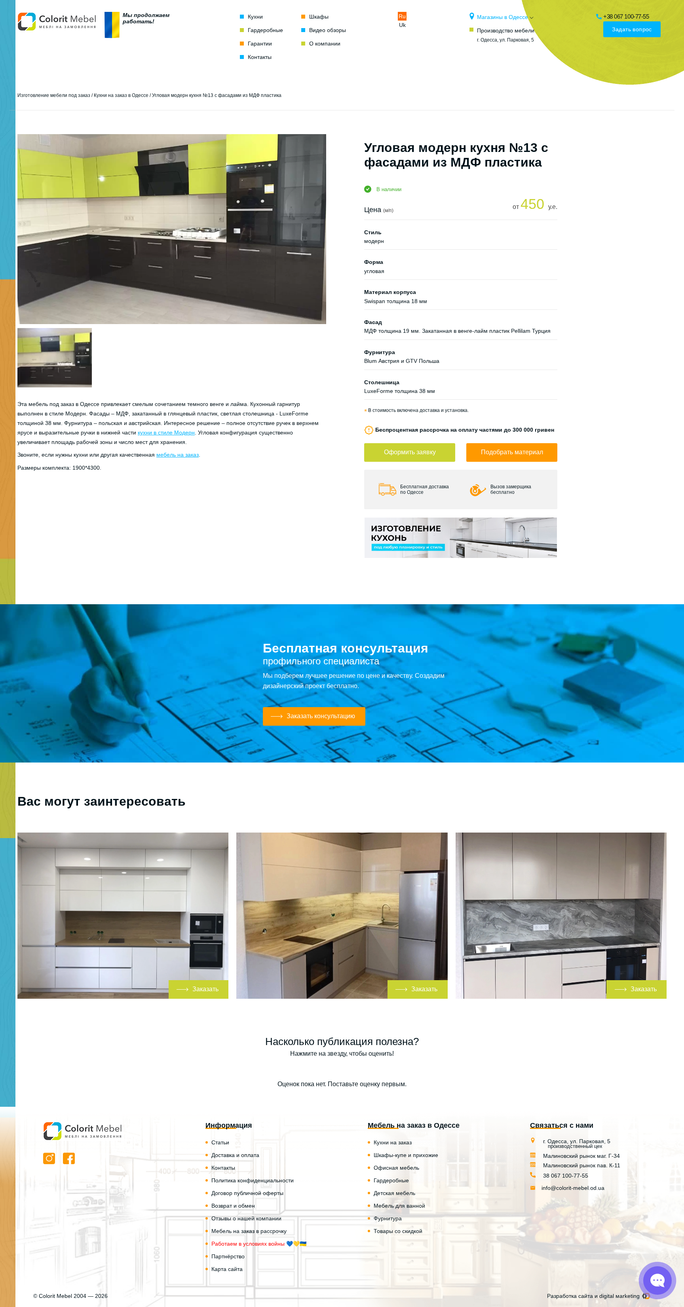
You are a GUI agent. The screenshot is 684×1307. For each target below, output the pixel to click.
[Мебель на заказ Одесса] (57, 37)
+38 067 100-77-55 (626, 16)
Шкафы (319, 16)
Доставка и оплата (235, 1155)
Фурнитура (388, 1218)
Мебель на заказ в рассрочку (249, 1231)
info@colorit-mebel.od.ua (573, 1188)
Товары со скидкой (398, 1231)
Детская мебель (394, 1193)
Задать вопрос (632, 29)
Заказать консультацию (321, 716)
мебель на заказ (177, 454)
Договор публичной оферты (247, 1193)
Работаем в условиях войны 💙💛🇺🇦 (258, 1244)
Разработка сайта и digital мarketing (593, 1296)
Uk (402, 25)
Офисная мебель (396, 1168)
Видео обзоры (327, 30)
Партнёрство (228, 1256)
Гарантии (260, 43)
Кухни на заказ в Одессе (121, 95)
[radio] (314, 1069)
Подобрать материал (512, 452)
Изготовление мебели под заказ (53, 95)
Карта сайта (227, 1269)
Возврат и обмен (233, 1206)
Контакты (260, 57)
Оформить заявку (410, 452)
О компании (324, 43)
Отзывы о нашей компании (246, 1218)
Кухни (255, 16)
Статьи (220, 1142)
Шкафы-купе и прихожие (406, 1155)
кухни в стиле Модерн (166, 432)
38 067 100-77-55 (565, 1175)
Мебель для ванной (399, 1206)
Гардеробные (265, 30)
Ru (402, 16)
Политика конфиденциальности (252, 1180)
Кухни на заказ (393, 1142)
